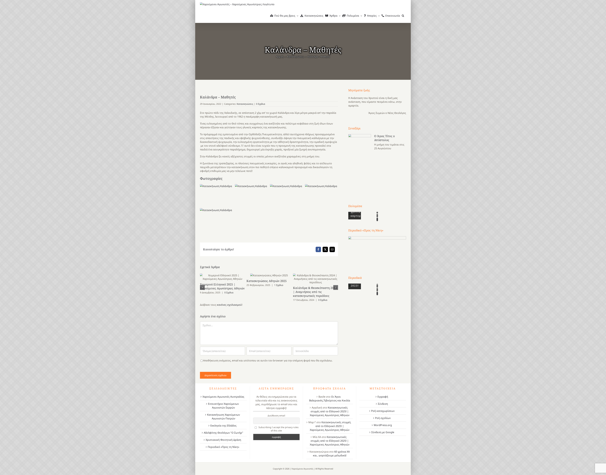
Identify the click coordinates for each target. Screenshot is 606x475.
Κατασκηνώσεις (245, 103)
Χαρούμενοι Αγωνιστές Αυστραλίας (223, 396)
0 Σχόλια (260, 103)
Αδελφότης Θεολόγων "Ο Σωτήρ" (223, 432)
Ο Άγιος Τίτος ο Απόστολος (384, 138)
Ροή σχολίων (383, 418)
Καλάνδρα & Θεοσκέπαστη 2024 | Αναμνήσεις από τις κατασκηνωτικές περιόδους (315, 279)
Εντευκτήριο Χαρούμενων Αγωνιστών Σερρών (223, 405)
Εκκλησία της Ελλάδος (223, 425)
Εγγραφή (382, 396)
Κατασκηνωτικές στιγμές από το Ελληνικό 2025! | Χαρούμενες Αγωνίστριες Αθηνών (329, 411)
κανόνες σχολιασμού (229, 304)
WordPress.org (383, 425)
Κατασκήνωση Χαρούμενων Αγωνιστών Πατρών (223, 416)
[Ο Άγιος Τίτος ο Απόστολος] (359, 163)
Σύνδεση (383, 403)
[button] (403, 16)
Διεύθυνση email (276, 415)
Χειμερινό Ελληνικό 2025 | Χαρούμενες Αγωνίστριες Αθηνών (222, 277)
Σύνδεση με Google (382, 432)
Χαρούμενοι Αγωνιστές (302, 468)
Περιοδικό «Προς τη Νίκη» (223, 447)
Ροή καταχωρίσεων (383, 411)
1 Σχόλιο (278, 285)
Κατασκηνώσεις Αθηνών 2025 (269, 275)
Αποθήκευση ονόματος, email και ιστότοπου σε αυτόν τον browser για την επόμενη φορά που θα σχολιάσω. (268, 360)
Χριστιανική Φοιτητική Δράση (223, 440)
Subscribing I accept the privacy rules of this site (278, 429)
